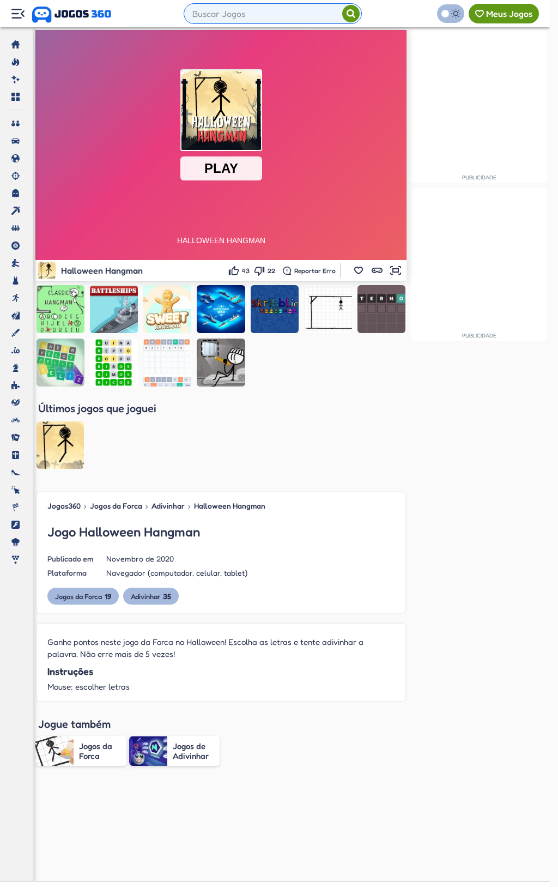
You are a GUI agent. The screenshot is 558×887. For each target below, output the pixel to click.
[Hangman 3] (328, 309)
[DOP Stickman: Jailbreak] (221, 362)
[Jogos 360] (71, 15)
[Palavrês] (114, 362)
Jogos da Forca (116, 505)
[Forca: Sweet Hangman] (167, 309)
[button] (358, 270)
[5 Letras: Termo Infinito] (60, 362)
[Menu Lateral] (17, 14)
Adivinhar (168, 505)
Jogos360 (64, 505)
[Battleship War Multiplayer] (221, 309)
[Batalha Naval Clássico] (114, 309)
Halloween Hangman (229, 505)
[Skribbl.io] (275, 309)
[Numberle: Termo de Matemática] (167, 362)
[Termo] (381, 309)
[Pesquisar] (351, 13)
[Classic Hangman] (60, 309)
